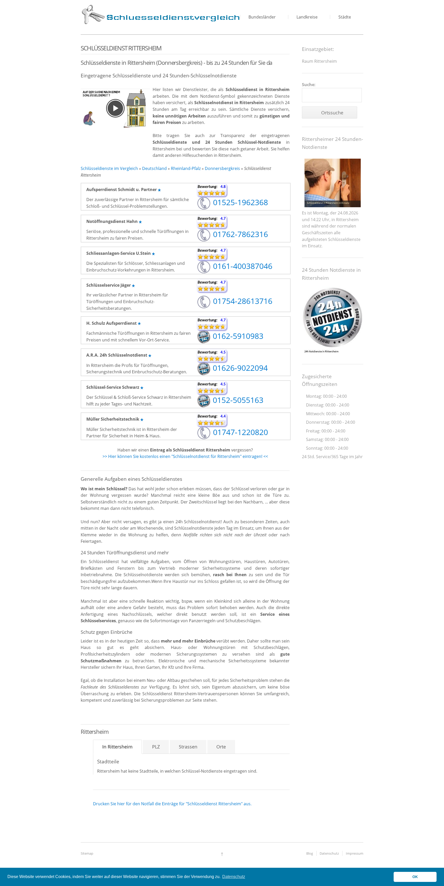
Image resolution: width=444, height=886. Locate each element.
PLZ (156, 747)
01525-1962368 (239, 202)
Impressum (354, 853)
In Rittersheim (117, 747)
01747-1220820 (239, 432)
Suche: (309, 84)
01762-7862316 (239, 234)
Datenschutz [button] (233, 876)
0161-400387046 (241, 266)
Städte (344, 17)
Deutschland (154, 168)
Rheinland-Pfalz (186, 168)
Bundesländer (262, 17)
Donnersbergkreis (222, 168)
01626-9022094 (239, 368)
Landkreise (307, 17)
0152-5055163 (237, 400)
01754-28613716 (241, 301)
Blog (309, 853)
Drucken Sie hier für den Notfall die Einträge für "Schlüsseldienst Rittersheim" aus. (172, 804)
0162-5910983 (237, 336)
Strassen (188, 747)
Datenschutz (329, 853)
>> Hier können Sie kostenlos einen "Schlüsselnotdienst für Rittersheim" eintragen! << (185, 456)
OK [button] (415, 877)
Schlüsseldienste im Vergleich (109, 168)
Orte (221, 747)
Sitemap (87, 853)
